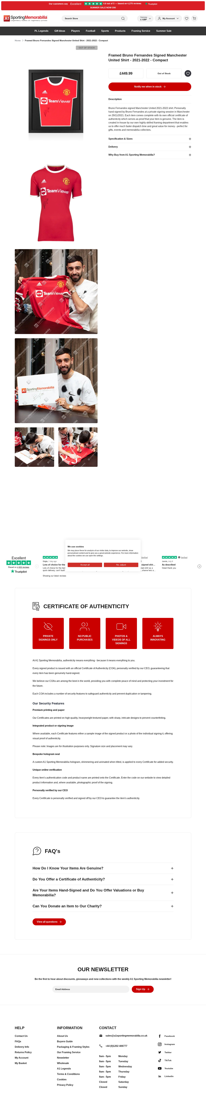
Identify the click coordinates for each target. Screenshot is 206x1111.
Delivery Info (22, 1047)
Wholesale (63, 1063)
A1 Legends (64, 1068)
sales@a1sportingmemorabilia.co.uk (126, 1035)
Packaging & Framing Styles (73, 1047)
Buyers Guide (65, 1041)
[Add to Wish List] (188, 73)
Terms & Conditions (68, 1074)
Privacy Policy (65, 1085)
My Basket (21, 1063)
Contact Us (21, 1036)
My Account (21, 1057)
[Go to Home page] (25, 18)
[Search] (123, 18)
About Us (62, 1036)
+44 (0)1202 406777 (116, 1046)
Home (18, 40)
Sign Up (140, 989)
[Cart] (194, 18)
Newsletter (63, 1057)
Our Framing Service (69, 1052)
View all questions (47, 921)
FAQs (18, 1041)
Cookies (62, 1079)
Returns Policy (23, 1052)
